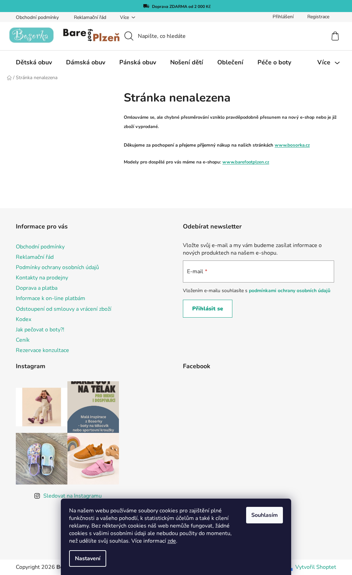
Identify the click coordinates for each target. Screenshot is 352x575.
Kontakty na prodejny (42, 277)
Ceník (23, 340)
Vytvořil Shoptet (315, 567)
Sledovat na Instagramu (72, 496)
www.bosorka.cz (292, 145)
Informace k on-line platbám (50, 298)
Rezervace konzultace (42, 350)
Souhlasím (264, 515)
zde (171, 541)
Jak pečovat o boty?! (40, 329)
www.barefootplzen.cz (245, 162)
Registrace (318, 16)
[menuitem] (34, 62)
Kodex (23, 319)
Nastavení (87, 558)
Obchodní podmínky (37, 17)
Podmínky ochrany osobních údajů (57, 267)
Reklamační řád (90, 17)
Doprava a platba (36, 288)
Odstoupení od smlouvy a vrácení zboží (63, 309)
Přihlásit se (207, 308)
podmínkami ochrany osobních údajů (289, 290)
